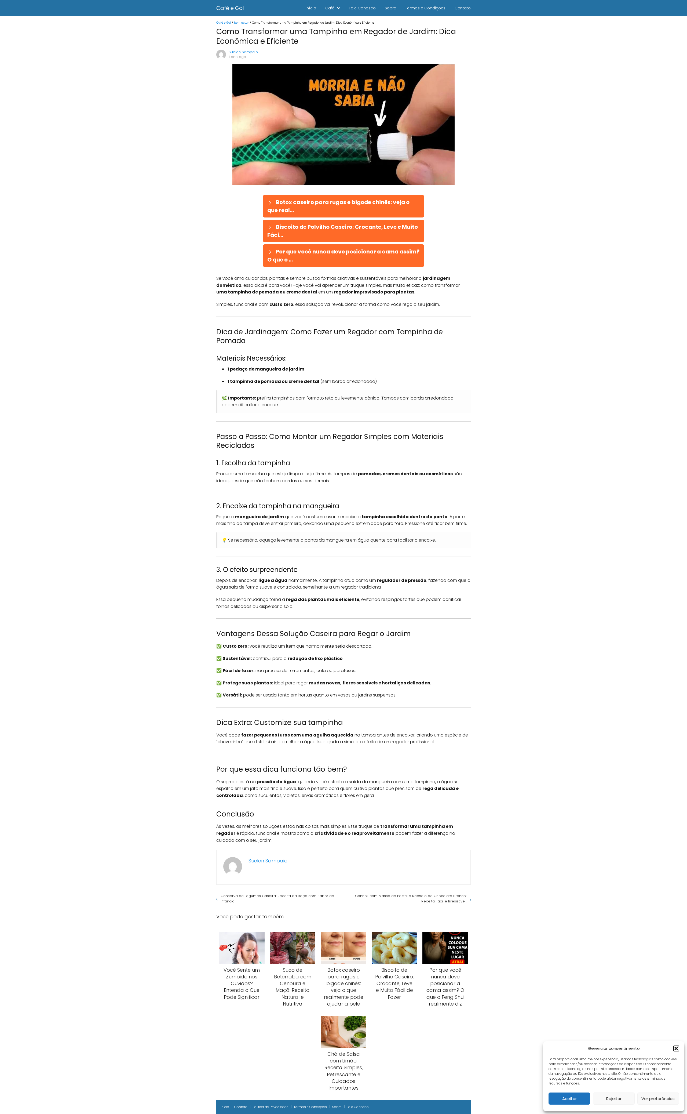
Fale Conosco (362, 8)
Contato (463, 8)
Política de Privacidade (270, 1107)
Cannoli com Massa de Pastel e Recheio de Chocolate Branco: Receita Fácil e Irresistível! (410, 898)
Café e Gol (230, 8)
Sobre (390, 8)
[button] (676, 1048)
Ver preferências (658, 1098)
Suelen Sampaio (243, 52)
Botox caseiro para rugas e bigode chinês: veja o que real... (338, 206)
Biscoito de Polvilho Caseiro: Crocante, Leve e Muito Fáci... (342, 231)
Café (329, 8)
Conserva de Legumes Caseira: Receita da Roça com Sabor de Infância (277, 898)
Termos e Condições (425, 8)
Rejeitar (614, 1098)
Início (311, 8)
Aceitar (569, 1098)
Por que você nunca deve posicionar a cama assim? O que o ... (343, 255)
